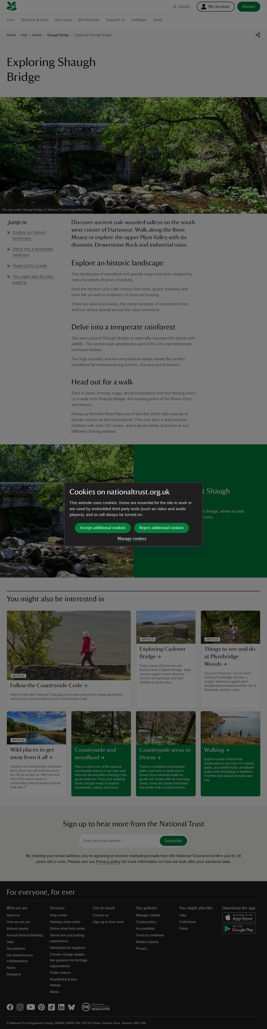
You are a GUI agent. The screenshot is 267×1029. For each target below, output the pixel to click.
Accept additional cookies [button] (103, 528)
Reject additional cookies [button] (161, 528)
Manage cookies (131, 539)
